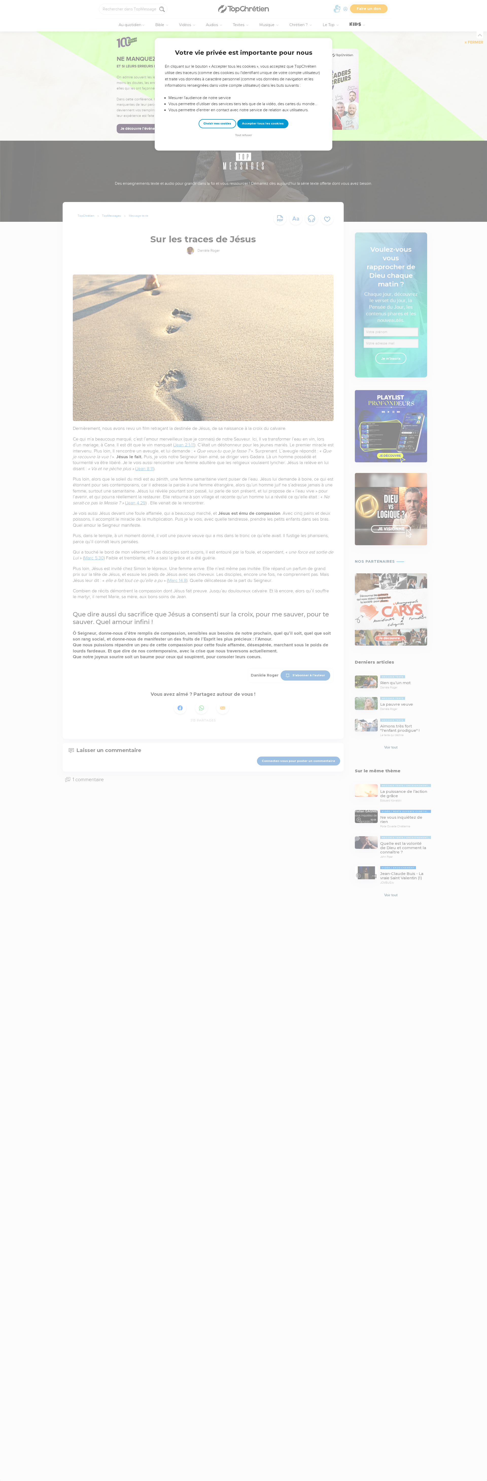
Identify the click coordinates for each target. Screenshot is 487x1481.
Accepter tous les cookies (263, 123)
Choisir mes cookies (217, 123)
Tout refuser (243, 135)
